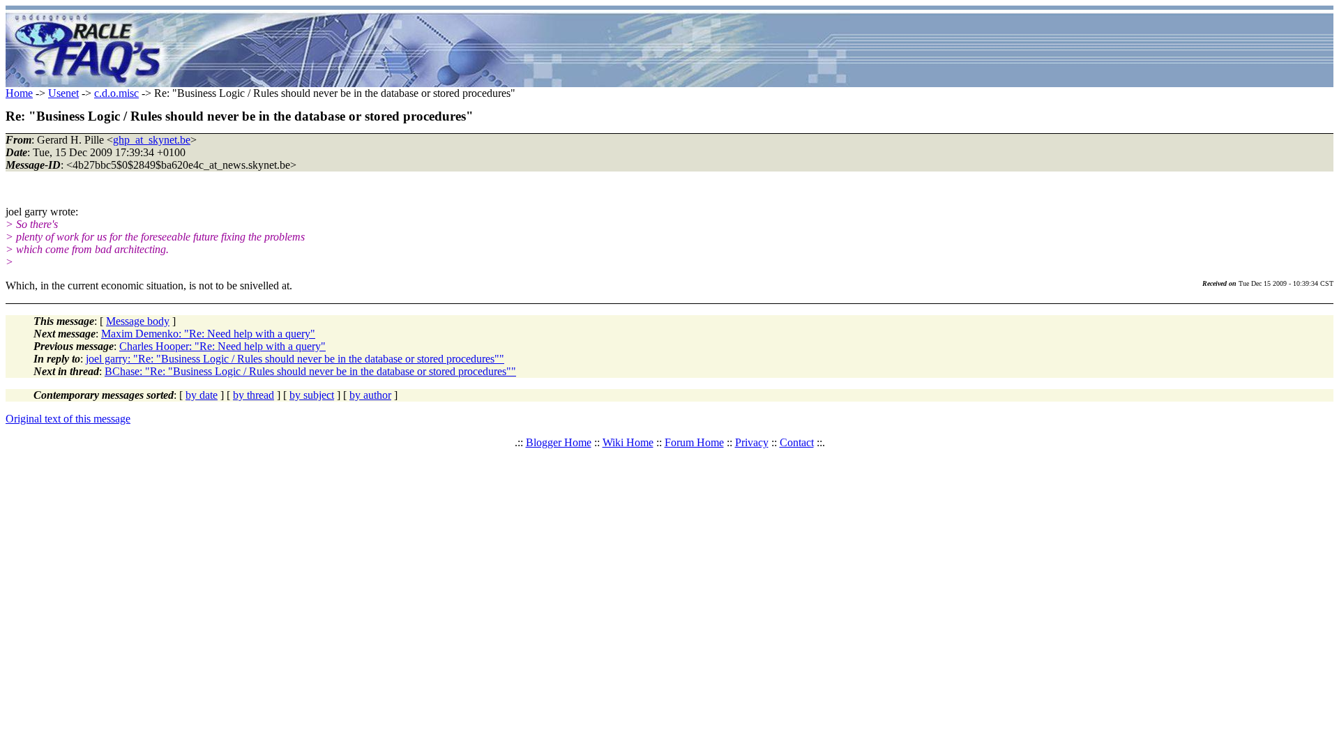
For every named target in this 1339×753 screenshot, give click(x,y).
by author (370, 395)
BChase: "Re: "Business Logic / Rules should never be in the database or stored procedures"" (310, 371)
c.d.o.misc (116, 93)
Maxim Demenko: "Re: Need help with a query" (208, 334)
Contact (797, 442)
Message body (137, 321)
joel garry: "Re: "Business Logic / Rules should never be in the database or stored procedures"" (295, 359)
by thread (253, 395)
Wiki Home (628, 442)
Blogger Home (558, 442)
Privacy (752, 442)
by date (202, 395)
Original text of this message (68, 419)
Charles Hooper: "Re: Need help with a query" (222, 346)
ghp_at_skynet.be (151, 140)
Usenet (63, 93)
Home (19, 93)
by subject (311, 395)
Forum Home (694, 442)
